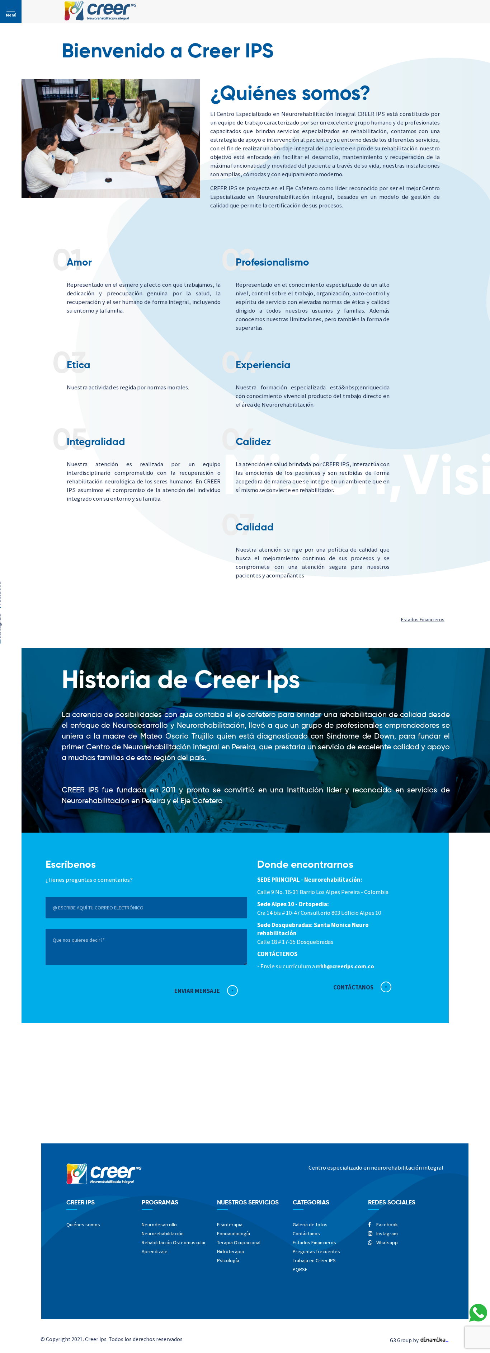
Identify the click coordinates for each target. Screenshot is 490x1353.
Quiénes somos (83, 1224)
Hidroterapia (230, 1251)
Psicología (228, 1260)
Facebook (386, 1224)
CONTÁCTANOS (353, 987)
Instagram (386, 1233)
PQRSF (300, 1269)
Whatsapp (386, 1242)
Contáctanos (306, 1233)
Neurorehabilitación (163, 1233)
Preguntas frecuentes (316, 1251)
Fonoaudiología (233, 1233)
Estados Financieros (422, 619)
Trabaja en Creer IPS (314, 1260)
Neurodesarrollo (159, 1224)
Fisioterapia (229, 1224)
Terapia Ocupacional (238, 1242)
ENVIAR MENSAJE (197, 991)
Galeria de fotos (310, 1224)
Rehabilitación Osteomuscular (174, 1242)
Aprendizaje (155, 1251)
